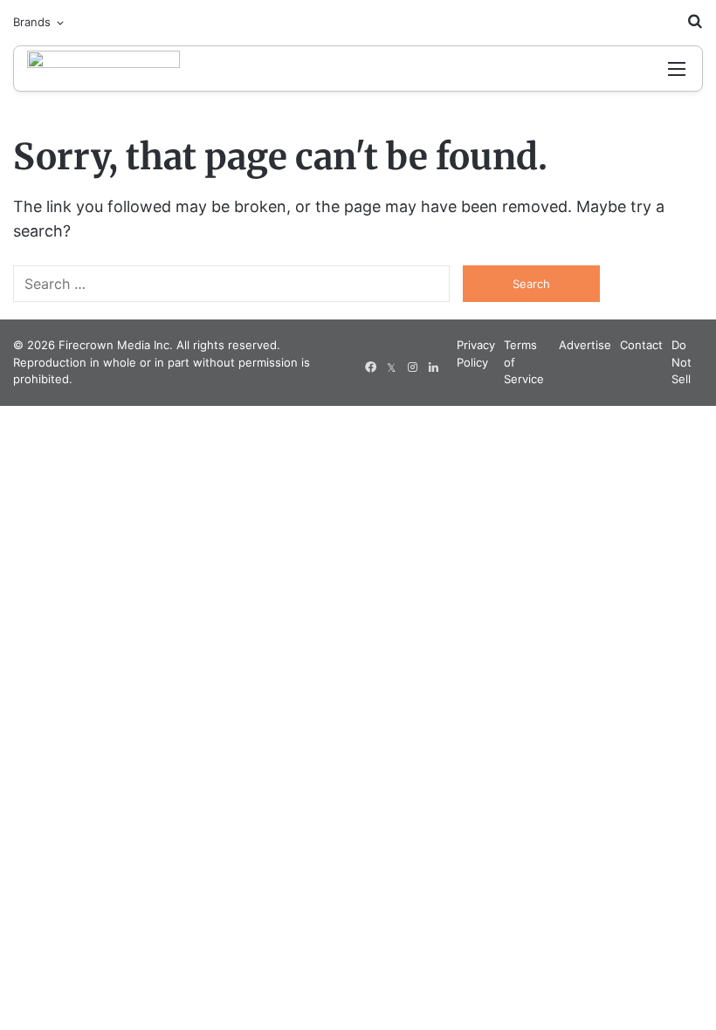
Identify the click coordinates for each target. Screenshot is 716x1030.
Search (531, 284)
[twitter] (391, 367)
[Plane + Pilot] (103, 68)
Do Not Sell (681, 362)
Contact (641, 345)
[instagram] (412, 367)
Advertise (585, 345)
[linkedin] (433, 367)
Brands (32, 22)
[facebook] (370, 367)
